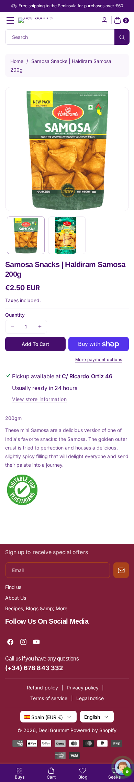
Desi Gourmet (53, 730)
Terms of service (49, 698)
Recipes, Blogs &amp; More (36, 608)
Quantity (15, 315)
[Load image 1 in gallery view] (26, 235)
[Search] (122, 37)
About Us (15, 598)
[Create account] (104, 20)
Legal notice (90, 698)
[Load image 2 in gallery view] (67, 235)
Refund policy (42, 687)
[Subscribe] (121, 570)
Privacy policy (83, 687)
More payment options (98, 359)
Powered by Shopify (93, 730)
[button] (10, 20)
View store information (39, 399)
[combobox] (67, 37)
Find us (13, 587)
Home (16, 61)
